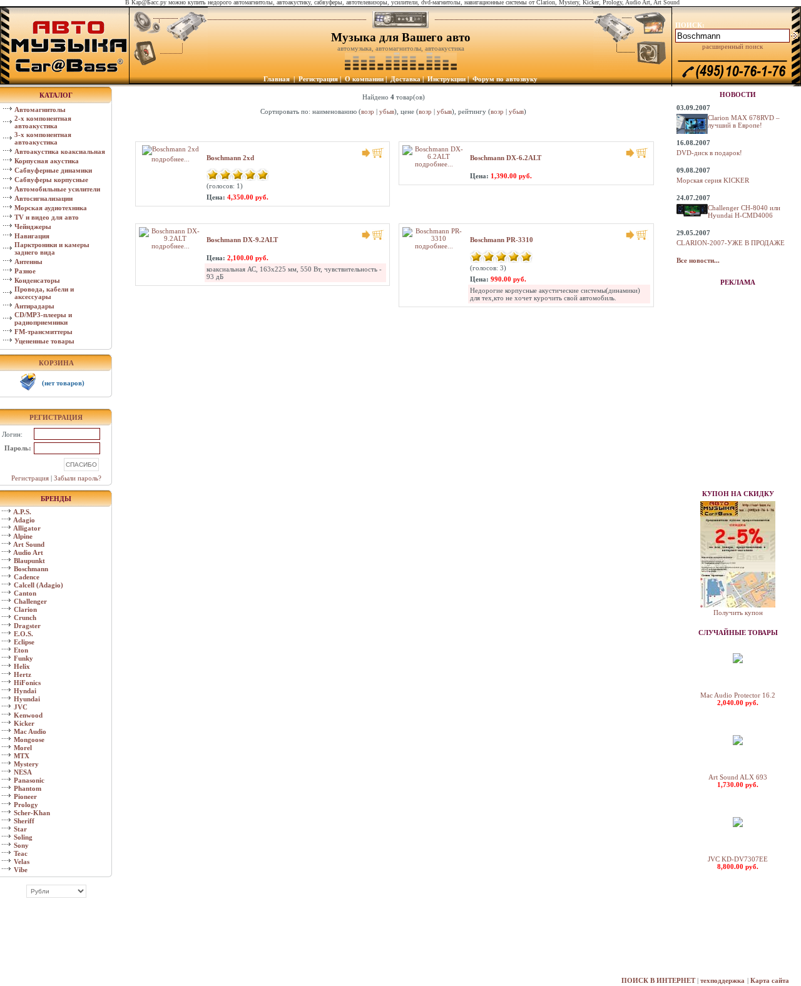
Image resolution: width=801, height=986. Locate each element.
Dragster (27, 625)
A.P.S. (22, 512)
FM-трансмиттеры (43, 331)
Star (20, 829)
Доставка (405, 79)
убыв (386, 111)
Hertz (22, 674)
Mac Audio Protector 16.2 (737, 695)
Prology (26, 804)
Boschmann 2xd (230, 157)
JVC (21, 707)
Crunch (25, 617)
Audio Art (28, 552)
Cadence (26, 577)
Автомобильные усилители (57, 189)
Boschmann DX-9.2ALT (242, 239)
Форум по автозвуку (505, 79)
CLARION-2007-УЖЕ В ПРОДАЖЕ (730, 242)
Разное (25, 271)
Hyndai (25, 690)
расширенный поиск (732, 46)
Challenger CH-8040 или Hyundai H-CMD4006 (744, 211)
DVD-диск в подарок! (709, 152)
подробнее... (434, 164)
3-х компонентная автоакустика (42, 138)
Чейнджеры (32, 226)
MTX (21, 756)
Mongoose (29, 739)
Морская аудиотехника (50, 207)
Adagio (24, 520)
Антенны (28, 261)
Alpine (23, 536)
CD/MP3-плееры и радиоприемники (43, 318)
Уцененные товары (44, 341)
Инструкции (446, 79)
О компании (364, 79)
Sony (21, 845)
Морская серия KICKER (712, 180)
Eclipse (24, 642)
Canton (25, 593)
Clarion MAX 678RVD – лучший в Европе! (744, 121)
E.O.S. (23, 634)
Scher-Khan (32, 812)
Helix (22, 666)
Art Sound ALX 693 (737, 777)
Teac (21, 853)
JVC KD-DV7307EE (738, 859)
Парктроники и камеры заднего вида (51, 248)
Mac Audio (30, 731)
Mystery (26, 764)
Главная (276, 79)
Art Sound (28, 544)
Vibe (21, 869)
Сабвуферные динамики (53, 170)
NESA (23, 772)
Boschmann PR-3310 (501, 239)
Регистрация (318, 79)
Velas (21, 861)
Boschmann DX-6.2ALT (505, 157)
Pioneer (25, 796)
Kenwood (28, 715)
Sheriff (24, 821)
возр (367, 111)
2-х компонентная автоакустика (42, 122)
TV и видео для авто (46, 217)
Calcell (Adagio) (38, 585)
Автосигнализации (43, 198)
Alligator (27, 528)
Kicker (24, 723)
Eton (21, 650)
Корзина (56, 363)
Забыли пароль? (77, 478)
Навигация (31, 236)
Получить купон (738, 612)
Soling (23, 837)
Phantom (27, 788)
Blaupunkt (29, 560)
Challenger (30, 601)
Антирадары (34, 306)
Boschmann (31, 568)
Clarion (25, 609)
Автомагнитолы (40, 109)
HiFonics (27, 682)
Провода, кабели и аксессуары (44, 292)
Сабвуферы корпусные (51, 179)
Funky (23, 658)
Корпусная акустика (46, 161)
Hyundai (27, 699)
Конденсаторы (37, 280)
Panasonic (29, 780)
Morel (23, 747)
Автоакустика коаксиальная (59, 151)
